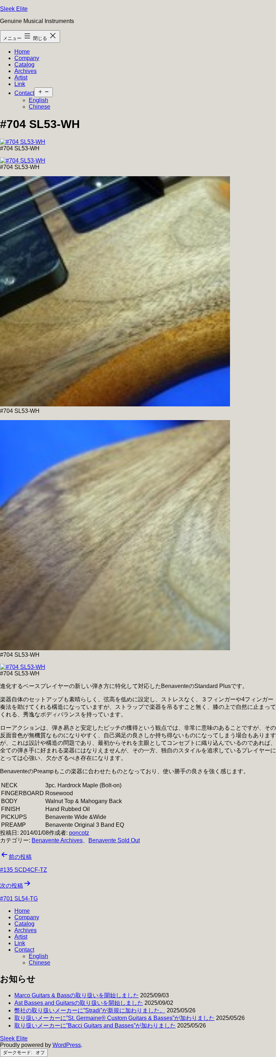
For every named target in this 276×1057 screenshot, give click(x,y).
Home (22, 52)
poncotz (79, 833)
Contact (24, 93)
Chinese (39, 107)
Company (26, 58)
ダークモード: (18, 1052)
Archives (25, 71)
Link (19, 84)
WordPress (66, 1045)
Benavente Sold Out (114, 840)
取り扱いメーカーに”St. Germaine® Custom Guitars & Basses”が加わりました (114, 1018)
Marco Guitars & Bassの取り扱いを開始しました (76, 995)
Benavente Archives (57, 840)
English (38, 100)
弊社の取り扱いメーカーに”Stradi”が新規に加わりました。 (89, 1010)
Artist (20, 77)
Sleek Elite (14, 9)
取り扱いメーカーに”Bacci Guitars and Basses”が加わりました (95, 1025)
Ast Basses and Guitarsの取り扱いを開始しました (78, 1003)
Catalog (24, 64)
